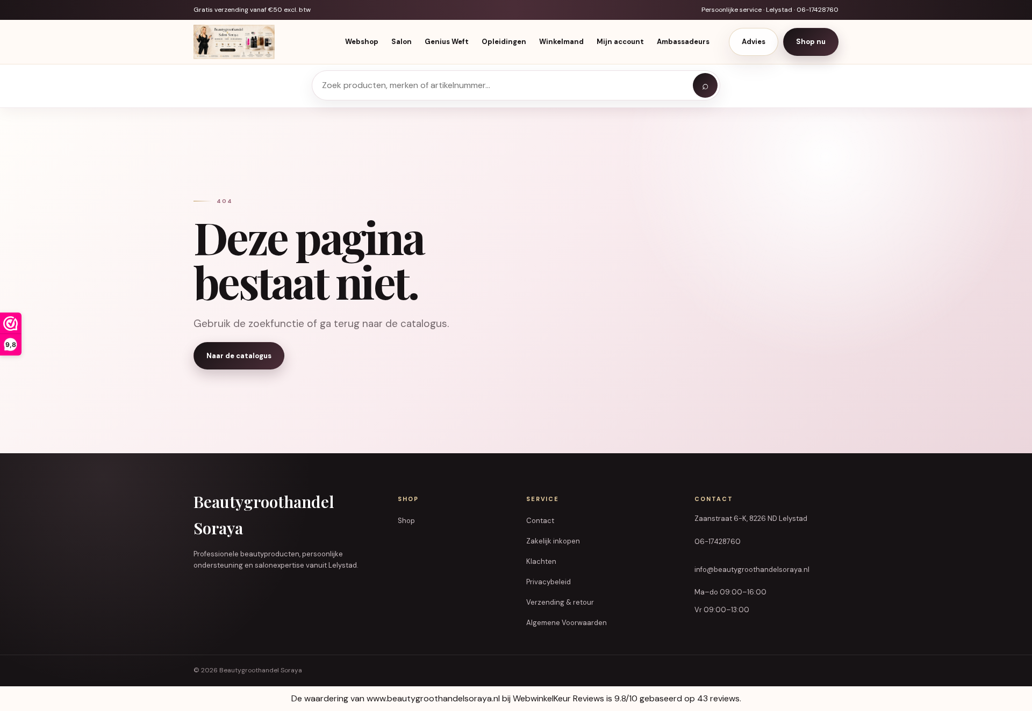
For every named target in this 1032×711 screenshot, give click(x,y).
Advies (753, 42)
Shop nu (811, 42)
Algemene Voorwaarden (566, 622)
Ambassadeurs (683, 42)
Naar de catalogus (238, 355)
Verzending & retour (560, 602)
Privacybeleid (548, 581)
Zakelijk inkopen (553, 541)
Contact (540, 520)
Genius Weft (447, 42)
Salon (401, 42)
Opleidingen (504, 42)
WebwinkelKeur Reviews (558, 698)
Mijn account (620, 42)
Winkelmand (561, 42)
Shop (406, 520)
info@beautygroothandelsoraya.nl (751, 569)
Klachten (541, 561)
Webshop (361, 42)
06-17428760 (717, 541)
